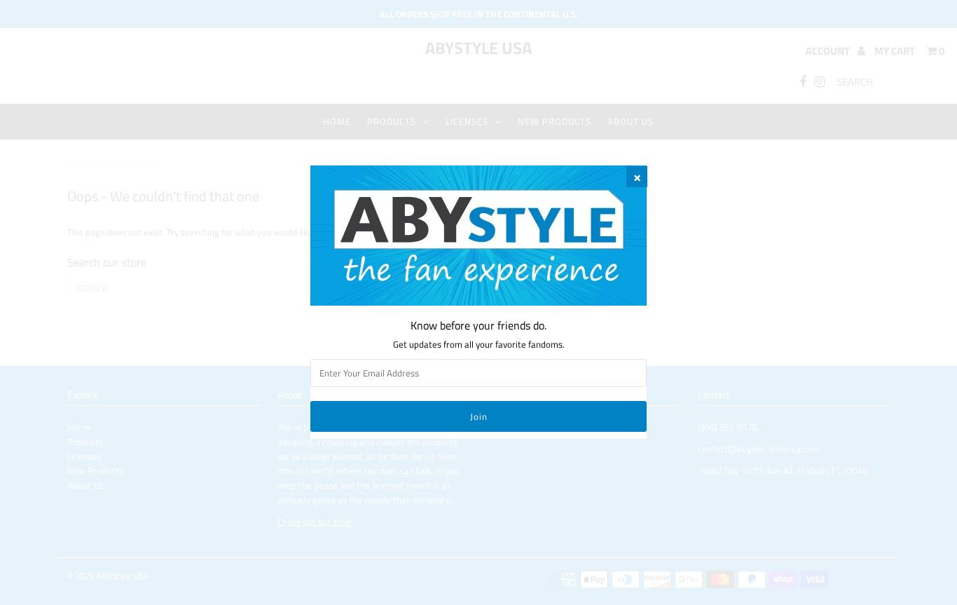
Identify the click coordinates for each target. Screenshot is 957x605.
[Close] (636, 176)
